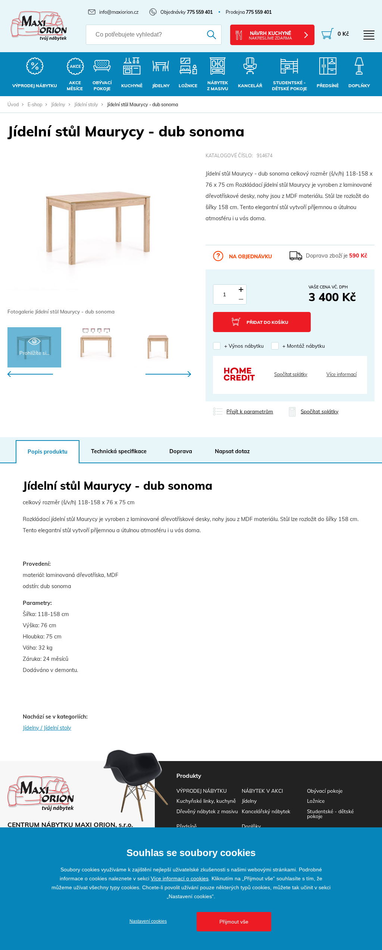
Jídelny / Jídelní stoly (47, 728)
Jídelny (58, 104)
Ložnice (316, 801)
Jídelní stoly (86, 104)
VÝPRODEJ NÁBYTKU (201, 791)
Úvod (13, 104)
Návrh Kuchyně (270, 35)
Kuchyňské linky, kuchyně (206, 801)
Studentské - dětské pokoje (330, 813)
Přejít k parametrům (249, 411)
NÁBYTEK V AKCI (262, 791)
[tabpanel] (99, 234)
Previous (30, 374)
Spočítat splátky (290, 374)
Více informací (341, 374)
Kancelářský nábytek (266, 811)
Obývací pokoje (324, 791)
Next (168, 374)
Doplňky (251, 826)
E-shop (35, 104)
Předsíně (186, 826)
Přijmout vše (233, 922)
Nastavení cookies (148, 921)
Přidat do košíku (267, 322)
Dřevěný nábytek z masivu (207, 811)
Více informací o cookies (180, 878)
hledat (207, 34)
